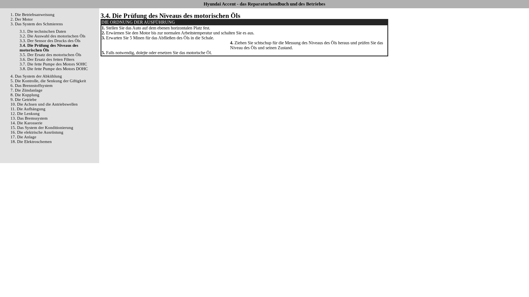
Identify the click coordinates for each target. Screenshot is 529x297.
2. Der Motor (21, 19)
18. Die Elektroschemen (31, 141)
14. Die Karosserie (26, 123)
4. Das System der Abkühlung (36, 76)
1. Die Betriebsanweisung (32, 14)
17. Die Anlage (23, 137)
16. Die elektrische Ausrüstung (36, 132)
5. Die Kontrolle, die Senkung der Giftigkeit (48, 81)
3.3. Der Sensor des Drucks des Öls (50, 40)
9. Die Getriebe (23, 99)
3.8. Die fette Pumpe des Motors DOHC (54, 69)
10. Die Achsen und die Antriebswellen (44, 104)
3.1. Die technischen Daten (43, 31)
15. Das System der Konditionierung (41, 127)
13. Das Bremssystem (29, 118)
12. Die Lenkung (25, 113)
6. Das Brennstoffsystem (31, 85)
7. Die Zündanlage (26, 90)
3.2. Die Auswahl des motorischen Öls (52, 36)
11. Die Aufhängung (27, 109)
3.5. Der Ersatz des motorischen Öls (50, 55)
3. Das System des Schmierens (36, 24)
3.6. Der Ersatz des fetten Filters (47, 59)
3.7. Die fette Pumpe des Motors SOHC (53, 64)
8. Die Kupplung (24, 95)
